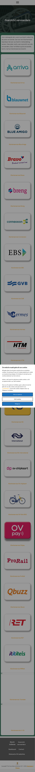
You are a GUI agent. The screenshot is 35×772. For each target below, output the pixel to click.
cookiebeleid (5, 388)
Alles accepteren (17, 394)
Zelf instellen (17, 399)
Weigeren (17, 404)
